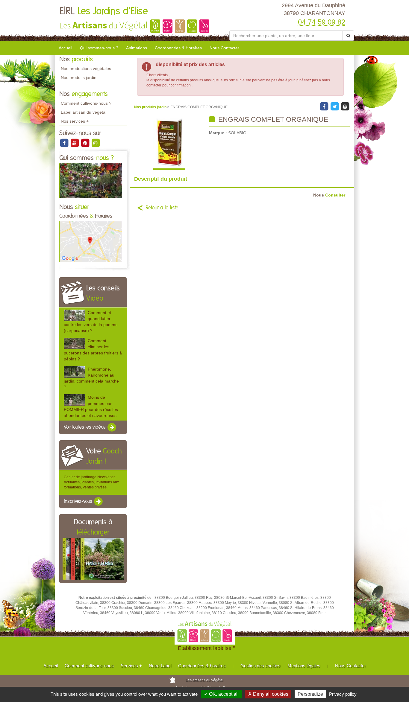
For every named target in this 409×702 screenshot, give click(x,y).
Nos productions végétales (86, 68)
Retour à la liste (162, 208)
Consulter (329, 195)
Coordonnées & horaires (202, 665)
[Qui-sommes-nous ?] (90, 180)
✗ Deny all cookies (268, 694)
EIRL (103, 11)
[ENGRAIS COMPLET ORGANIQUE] (169, 143)
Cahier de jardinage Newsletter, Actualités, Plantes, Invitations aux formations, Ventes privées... (91, 482)
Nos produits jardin (78, 77)
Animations (136, 47)
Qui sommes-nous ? (99, 47)
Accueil (65, 47)
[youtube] (75, 143)
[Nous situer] (90, 241)
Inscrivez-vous (78, 501)
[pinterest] (85, 143)
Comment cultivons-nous (89, 665)
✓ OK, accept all (221, 694)
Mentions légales (303, 665)
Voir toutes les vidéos (85, 427)
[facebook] (64, 143)
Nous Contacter (224, 47)
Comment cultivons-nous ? (86, 103)
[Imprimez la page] (345, 106)
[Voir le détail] (74, 315)
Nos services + (75, 121)
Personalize (310, 694)
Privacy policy (343, 694)
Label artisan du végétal (83, 112)
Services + (131, 665)
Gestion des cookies (260, 665)
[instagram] (95, 143)
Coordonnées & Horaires (178, 47)
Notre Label (160, 665)
